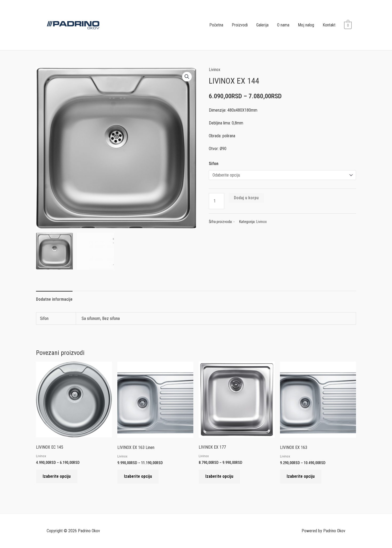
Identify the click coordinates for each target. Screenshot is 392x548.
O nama (283, 25)
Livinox (214, 69)
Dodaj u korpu (246, 197)
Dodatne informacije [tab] (54, 299)
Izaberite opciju (57, 476)
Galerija (262, 25)
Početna (216, 25)
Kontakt (329, 25)
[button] (187, 76)
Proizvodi (240, 25)
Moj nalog (306, 25)
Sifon (213, 163)
